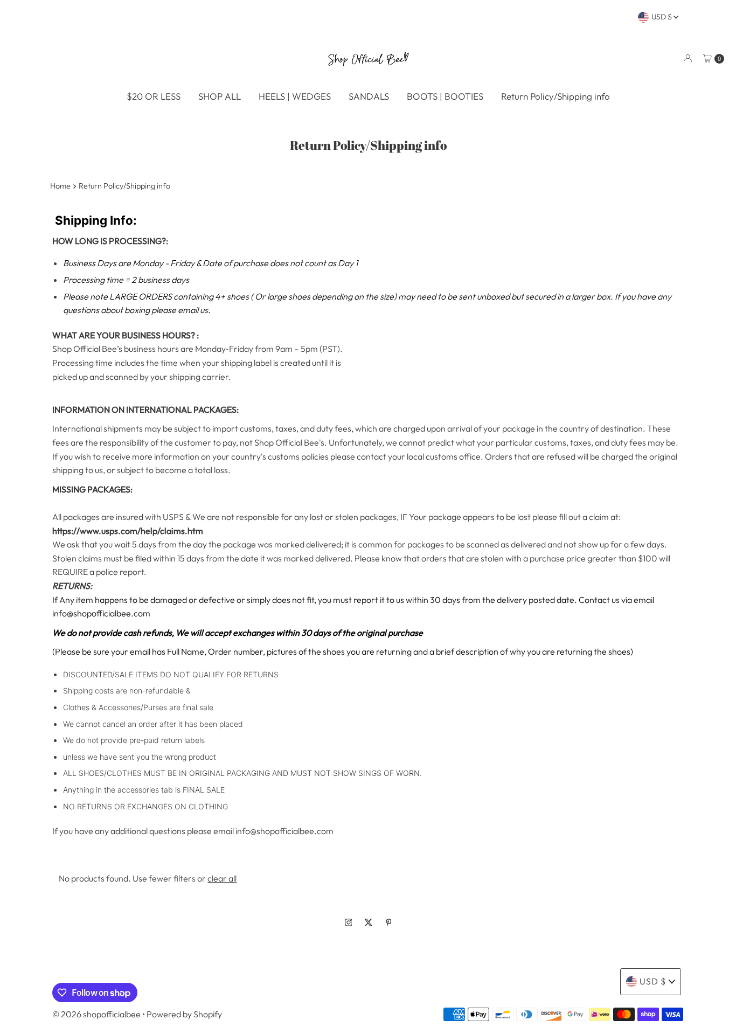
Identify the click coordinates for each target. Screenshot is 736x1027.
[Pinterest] (389, 922)
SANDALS (369, 96)
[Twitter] (368, 922)
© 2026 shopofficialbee (96, 1014)
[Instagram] (348, 922)
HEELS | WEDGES (295, 96)
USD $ (662, 17)
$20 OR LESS (153, 96)
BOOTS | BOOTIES (445, 96)
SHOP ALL (219, 96)
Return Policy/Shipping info (555, 96)
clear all (222, 878)
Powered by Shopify (184, 1014)
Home (60, 186)
